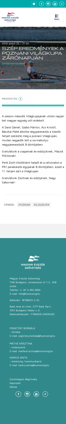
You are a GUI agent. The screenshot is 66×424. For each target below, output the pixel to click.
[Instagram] (48, 3)
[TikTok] (61, 3)
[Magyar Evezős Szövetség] (10, 17)
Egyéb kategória (13, 63)
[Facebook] (41, 3)
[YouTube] (55, 3)
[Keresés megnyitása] (34, 4)
